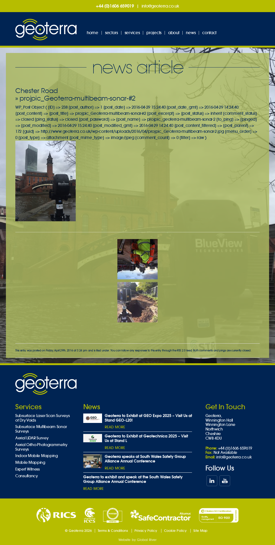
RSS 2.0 (181, 350)
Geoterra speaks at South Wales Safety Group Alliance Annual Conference (145, 459)
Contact (209, 32)
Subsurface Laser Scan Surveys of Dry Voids (42, 418)
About (173, 32)
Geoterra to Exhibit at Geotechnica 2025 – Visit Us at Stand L (146, 438)
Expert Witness (27, 469)
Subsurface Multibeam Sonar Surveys (41, 429)
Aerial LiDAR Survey (31, 438)
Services (132, 32)
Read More (115, 427)
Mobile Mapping (30, 462)
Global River (147, 540)
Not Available (225, 452)
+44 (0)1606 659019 (115, 6)
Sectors (111, 32)
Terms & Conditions (113, 531)
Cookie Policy (175, 531)
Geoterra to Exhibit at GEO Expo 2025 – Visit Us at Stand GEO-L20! (148, 418)
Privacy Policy (146, 531)
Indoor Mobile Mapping (36, 456)
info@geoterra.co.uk (160, 6)
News (191, 32)
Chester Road (36, 91)
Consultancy (26, 476)
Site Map (200, 531)
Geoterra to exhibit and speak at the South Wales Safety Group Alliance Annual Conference (133, 479)
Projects (153, 32)
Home (92, 32)
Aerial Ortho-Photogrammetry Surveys (41, 447)
